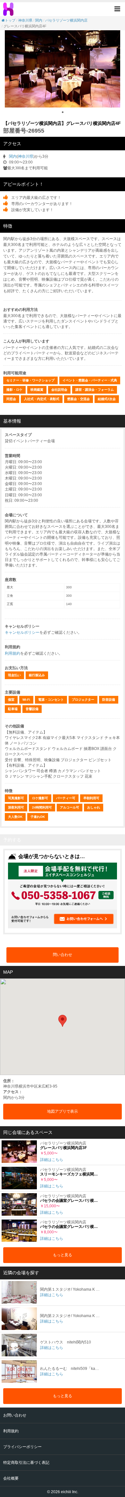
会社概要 (11, 1478)
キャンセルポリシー (22, 632)
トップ (10, 20)
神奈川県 (25, 20)
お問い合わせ (14, 1415)
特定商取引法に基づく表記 (26, 1462)
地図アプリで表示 (62, 1111)
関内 (38, 20)
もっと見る (62, 1255)
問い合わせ (62, 954)
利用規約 (12, 653)
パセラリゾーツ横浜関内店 (66, 20)
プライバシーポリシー (22, 1447)
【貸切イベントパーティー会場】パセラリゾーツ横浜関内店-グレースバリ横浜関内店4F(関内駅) (9, 9)
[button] (119, 8)
